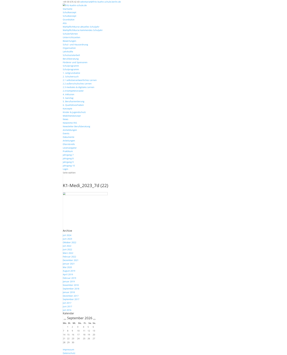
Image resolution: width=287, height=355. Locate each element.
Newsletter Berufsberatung (76, 126)
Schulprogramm (71, 65)
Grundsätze (68, 19)
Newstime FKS (70, 122)
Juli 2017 (67, 302)
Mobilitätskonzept (72, 115)
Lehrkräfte (68, 51)
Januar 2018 (69, 292)
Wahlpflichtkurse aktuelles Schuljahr (81, 26)
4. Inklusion (68, 94)
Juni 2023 (67, 238)
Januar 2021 (69, 263)
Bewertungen (69, 41)
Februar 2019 (69, 278)
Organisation (69, 48)
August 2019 (69, 270)
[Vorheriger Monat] (65, 319)
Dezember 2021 (70, 260)
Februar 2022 (69, 256)
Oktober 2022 (69, 242)
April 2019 (68, 274)
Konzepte (67, 108)
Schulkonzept (69, 12)
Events (66, 133)
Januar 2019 (69, 281)
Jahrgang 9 (68, 162)
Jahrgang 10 (69, 165)
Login (65, 169)
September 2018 (71, 288)
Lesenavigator (70, 147)
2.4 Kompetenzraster (73, 90)
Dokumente (68, 137)
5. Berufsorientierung (73, 101)
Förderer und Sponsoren (75, 62)
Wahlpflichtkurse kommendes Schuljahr (83, 30)
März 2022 (68, 253)
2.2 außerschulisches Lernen (77, 83)
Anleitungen (69, 140)
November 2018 (71, 285)
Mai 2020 (67, 267)
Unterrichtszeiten (71, 37)
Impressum (68, 349)
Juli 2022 (67, 245)
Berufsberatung (71, 58)
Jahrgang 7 (68, 154)
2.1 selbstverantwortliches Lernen (80, 80)
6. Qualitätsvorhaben (73, 105)
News (65, 119)
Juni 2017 (67, 306)
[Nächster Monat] (94, 319)
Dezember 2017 (70, 295)
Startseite (67, 8)
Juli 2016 (67, 310)
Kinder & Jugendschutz (74, 112)
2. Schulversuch (71, 76)
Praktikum (68, 151)
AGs (65, 23)
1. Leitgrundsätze (71, 73)
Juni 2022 (67, 249)
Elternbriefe (69, 144)
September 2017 (71, 299)
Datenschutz (69, 353)
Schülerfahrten (70, 33)
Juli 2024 (67, 235)
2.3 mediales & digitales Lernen (78, 87)
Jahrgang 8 (68, 158)
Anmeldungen (70, 130)
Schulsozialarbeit (71, 55)
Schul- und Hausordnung (75, 44)
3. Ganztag (68, 98)
